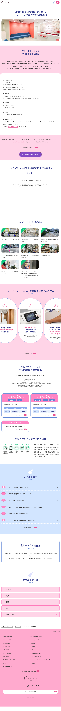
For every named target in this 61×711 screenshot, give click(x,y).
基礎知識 (32, 646)
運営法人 (5, 663)
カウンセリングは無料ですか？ (17, 500)
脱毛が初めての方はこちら (29, 147)
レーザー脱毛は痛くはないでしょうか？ (19, 487)
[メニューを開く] (58, 2)
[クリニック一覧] (54, 1)
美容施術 (32, 643)
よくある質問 (6, 650)
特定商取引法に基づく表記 (9, 660)
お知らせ (32, 650)
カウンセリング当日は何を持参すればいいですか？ (22, 520)
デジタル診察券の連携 (30, 691)
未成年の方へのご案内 (35, 653)
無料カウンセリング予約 (18, 142)
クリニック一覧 (6, 646)
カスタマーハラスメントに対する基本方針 (40, 660)
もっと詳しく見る (29, 353)
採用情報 (32, 663)
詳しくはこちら (20, 415)
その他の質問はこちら (29, 527)
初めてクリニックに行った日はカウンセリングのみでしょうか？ (26, 507)
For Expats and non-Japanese (29, 671)
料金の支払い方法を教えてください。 (19, 513)
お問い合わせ (6, 656)
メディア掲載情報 (7, 653)
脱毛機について (6, 643)
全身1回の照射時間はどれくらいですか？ (20, 494)
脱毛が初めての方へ (7, 636)
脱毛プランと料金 (7, 640)
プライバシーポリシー (35, 656)
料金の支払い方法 (13, 126)
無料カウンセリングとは (36, 636)
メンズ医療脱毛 (6, 666)
